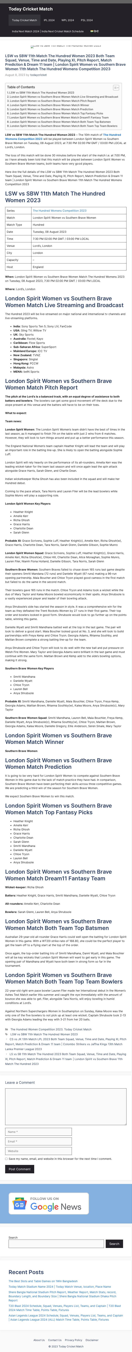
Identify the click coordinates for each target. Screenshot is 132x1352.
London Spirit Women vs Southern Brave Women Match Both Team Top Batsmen (60, 121)
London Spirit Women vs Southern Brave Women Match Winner (49, 105)
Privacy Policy (73, 1340)
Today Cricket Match (31, 8)
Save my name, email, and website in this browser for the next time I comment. (60, 1158)
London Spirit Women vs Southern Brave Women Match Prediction (51, 109)
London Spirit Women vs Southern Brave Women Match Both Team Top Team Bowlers (63, 126)
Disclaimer (92, 1340)
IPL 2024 (49, 20)
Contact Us (55, 1340)
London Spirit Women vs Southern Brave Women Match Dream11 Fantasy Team (59, 117)
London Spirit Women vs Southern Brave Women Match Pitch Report (53, 100)
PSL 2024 (87, 20)
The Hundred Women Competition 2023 (36, 1029)
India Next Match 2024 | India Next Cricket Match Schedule (48, 31)
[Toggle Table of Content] (114, 88)
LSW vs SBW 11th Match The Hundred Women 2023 (41, 92)
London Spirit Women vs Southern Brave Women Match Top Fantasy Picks (56, 113)
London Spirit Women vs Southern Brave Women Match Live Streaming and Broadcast (64, 96)
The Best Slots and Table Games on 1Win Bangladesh (43, 1281)
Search (13, 1237)
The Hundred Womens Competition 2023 (59, 210)
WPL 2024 (68, 20)
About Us (39, 1340)
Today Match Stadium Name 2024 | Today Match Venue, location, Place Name (60, 1286)
